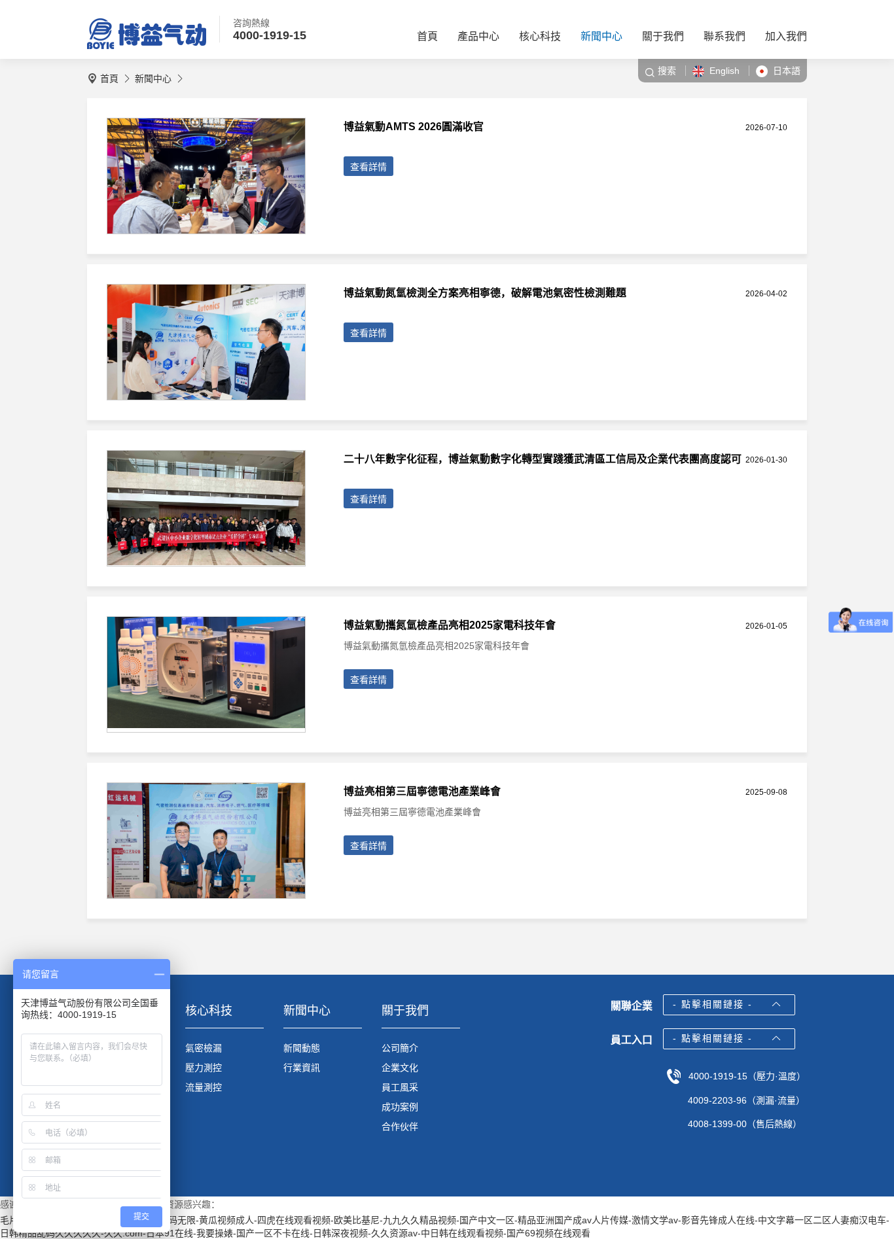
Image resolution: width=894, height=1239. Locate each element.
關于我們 (663, 36)
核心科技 (540, 36)
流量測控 (203, 1087)
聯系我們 (724, 36)
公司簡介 (400, 1048)
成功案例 (400, 1107)
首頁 (427, 36)
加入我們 (786, 36)
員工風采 (400, 1087)
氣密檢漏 (203, 1048)
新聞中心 (601, 36)
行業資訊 (301, 1067)
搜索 (667, 70)
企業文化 (400, 1067)
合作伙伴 (400, 1126)
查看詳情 (368, 167)
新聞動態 (301, 1048)
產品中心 (478, 36)
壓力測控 (203, 1067)
